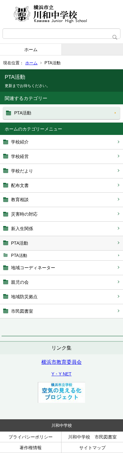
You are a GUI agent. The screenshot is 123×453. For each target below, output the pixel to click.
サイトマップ (92, 447)
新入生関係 (22, 228)
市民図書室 (22, 311)
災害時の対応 (24, 214)
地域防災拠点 (24, 296)
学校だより (22, 170)
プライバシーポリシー (31, 436)
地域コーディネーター (33, 267)
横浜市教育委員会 (61, 362)
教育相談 (20, 199)
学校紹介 (20, 141)
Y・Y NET (61, 373)
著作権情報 (31, 447)
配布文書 (20, 185)
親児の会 (20, 282)
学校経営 (20, 156)
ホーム (31, 49)
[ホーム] (61, 14)
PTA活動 (19, 243)
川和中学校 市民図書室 (92, 436)
